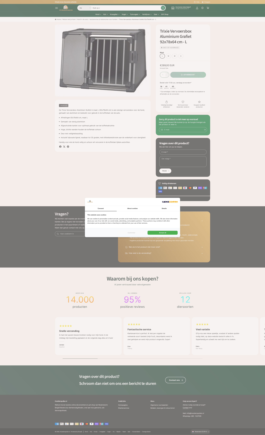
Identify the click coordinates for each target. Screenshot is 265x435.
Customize (131, 233)
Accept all (162, 233)
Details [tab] (164, 208)
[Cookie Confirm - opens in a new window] (170, 201)
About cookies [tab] (132, 208)
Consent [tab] (101, 208)
